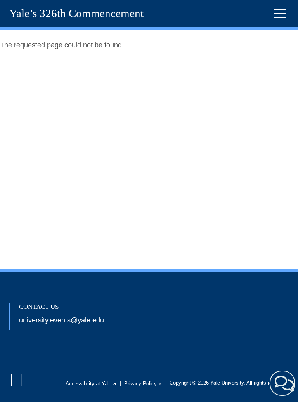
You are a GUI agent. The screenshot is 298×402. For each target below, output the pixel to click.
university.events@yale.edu (61, 320)
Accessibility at (91, 383)
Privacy (143, 383)
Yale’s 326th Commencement (76, 13)
